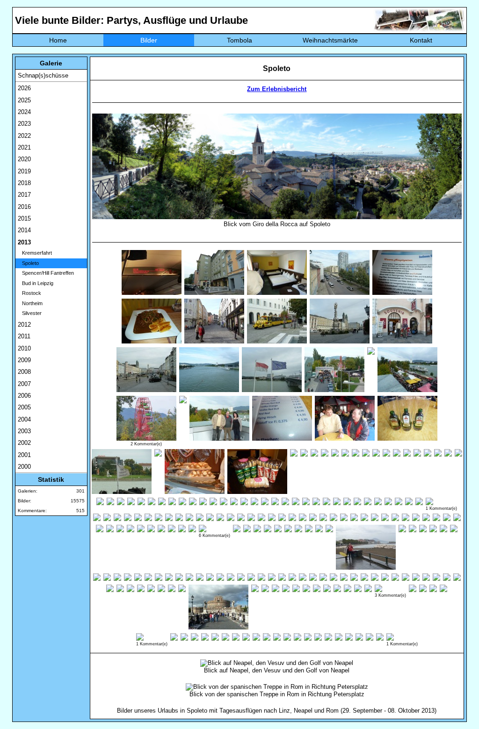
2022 (24, 135)
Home (58, 40)
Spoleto (28, 263)
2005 (24, 407)
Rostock (29, 293)
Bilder (148, 40)
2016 (24, 206)
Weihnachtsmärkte (330, 40)
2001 (24, 454)
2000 (24, 466)
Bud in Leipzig (35, 283)
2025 (24, 100)
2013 (24, 242)
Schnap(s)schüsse (43, 75)
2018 (24, 182)
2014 (24, 230)
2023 (24, 123)
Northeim (30, 303)
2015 (24, 218)
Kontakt (421, 40)
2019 (24, 171)
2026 (24, 88)
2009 (24, 360)
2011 (24, 336)
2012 (24, 324)
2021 (24, 147)
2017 (24, 194)
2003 (24, 431)
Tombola (239, 40)
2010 (24, 348)
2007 (24, 383)
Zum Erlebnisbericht (276, 89)
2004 (24, 419)
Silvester (30, 313)
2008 (24, 371)
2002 (24, 442)
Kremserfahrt (35, 253)
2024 (24, 111)
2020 (24, 159)
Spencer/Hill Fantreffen (46, 273)
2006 (24, 395)
